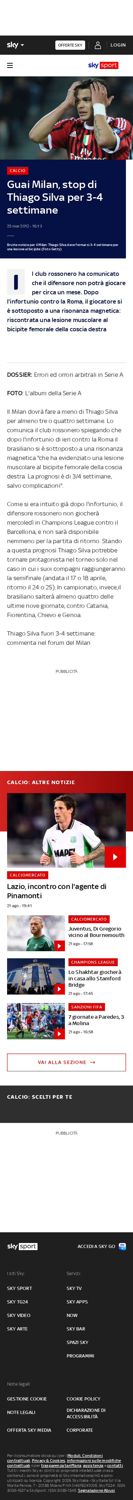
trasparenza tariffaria (61, 1465)
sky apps (77, 1302)
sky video (19, 1315)
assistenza (93, 1465)
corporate (80, 1430)
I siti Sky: (16, 1273)
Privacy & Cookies (48, 1460)
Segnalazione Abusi (96, 1490)
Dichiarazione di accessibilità (86, 1413)
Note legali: (19, 1384)
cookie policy (84, 1399)
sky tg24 (17, 1302)
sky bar (76, 1329)
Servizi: (74, 1273)
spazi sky (78, 1342)
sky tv (74, 1288)
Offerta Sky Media (29, 1430)
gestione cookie (27, 1399)
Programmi (80, 1356)
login (118, 45)
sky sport (19, 1288)
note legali (21, 1412)
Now (72, 1315)
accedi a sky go (96, 1246)
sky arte (17, 1329)
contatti (115, 1465)
